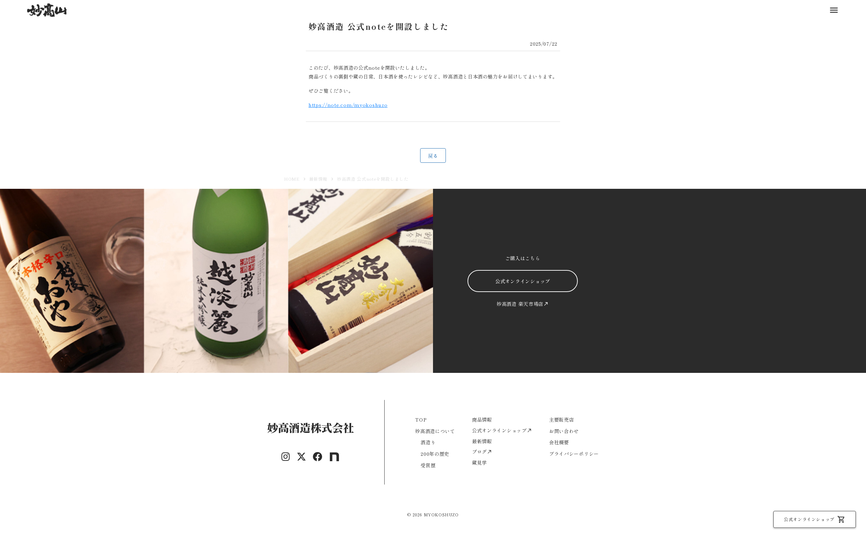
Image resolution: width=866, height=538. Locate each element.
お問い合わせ (564, 430)
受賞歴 (427, 465)
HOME (292, 179)
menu (834, 10)
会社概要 (559, 442)
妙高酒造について (435, 430)
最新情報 (318, 179)
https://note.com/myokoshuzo (348, 104)
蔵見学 (479, 462)
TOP (421, 419)
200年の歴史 (434, 453)
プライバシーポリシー (574, 453)
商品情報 (482, 419)
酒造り (427, 442)
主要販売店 (561, 419)
